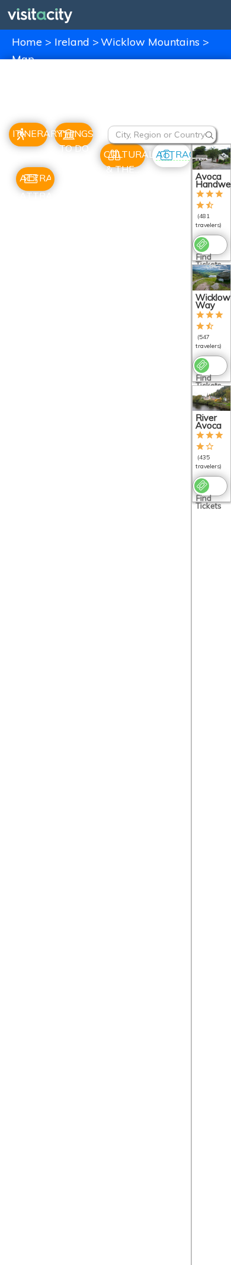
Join (131, 106)
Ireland (73, 42)
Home (27, 42)
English (77, 80)
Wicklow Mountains (152, 42)
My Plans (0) (203, 106)
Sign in (160, 106)
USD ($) (29, 80)
